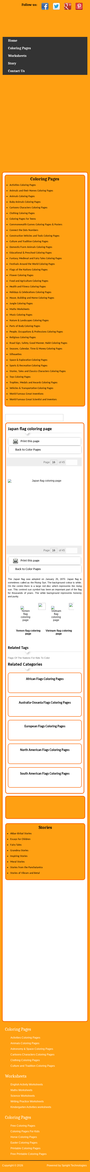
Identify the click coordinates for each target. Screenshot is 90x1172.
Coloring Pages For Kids (25, 1131)
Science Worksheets (22, 1095)
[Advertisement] (45, 125)
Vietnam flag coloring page (59, 632)
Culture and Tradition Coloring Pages (29, 241)
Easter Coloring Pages (23, 1142)
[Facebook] (45, 6)
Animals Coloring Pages (22, 196)
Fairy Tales (16, 845)
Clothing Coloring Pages (22, 213)
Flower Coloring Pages (21, 275)
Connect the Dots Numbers (24, 230)
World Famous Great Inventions (26, 394)
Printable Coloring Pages (25, 1148)
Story (12, 63)
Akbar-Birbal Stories (21, 833)
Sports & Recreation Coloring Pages (28, 365)
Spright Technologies (74, 1165)
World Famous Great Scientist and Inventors (33, 399)
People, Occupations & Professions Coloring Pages (36, 332)
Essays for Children (20, 839)
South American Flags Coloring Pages (44, 773)
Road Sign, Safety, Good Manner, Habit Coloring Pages (38, 343)
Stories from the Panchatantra (26, 867)
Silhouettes (16, 354)
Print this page (30, 441)
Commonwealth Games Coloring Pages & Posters (36, 224)
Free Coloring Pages (22, 1125)
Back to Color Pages (28, 449)
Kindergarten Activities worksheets (30, 1107)
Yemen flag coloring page (28, 632)
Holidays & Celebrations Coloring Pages (30, 292)
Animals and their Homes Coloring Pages (31, 190)
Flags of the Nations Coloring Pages (29, 269)
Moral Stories (17, 862)
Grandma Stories (19, 850)
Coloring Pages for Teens (23, 219)
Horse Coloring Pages (23, 1137)
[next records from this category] (74, 462)
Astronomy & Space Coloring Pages (31, 1048)
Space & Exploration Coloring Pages (28, 360)
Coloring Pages (19, 48)
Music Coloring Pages (21, 315)
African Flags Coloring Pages (45, 679)
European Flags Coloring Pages (44, 726)
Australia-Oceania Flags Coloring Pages (45, 703)
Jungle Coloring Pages (21, 303)
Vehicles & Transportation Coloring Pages (31, 388)
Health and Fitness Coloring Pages (28, 286)
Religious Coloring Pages (23, 337)
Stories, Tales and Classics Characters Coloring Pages (38, 371)
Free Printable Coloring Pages (28, 1154)
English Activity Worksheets (26, 1084)
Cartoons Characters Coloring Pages (28, 207)
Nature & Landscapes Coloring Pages (29, 320)
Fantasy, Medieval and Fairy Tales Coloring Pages (36, 258)
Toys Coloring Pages (20, 377)
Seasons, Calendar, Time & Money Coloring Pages (36, 348)
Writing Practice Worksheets (27, 1101)
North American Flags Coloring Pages (44, 750)
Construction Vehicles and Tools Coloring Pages (34, 236)
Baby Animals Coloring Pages (25, 202)
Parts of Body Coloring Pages (25, 326)
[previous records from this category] (69, 462)
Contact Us (16, 71)
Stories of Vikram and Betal (25, 873)
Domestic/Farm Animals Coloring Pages (31, 247)
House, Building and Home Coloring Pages (32, 298)
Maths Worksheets (19, 309)
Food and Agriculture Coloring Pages (29, 281)
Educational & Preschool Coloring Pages (31, 253)
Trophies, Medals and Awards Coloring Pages (33, 382)
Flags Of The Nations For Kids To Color (29, 658)
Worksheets (17, 56)
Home (45, 25)
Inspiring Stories (19, 856)
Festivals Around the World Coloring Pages (32, 264)
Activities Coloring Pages (23, 185)
